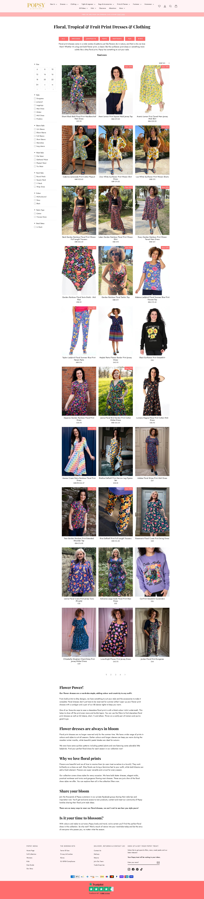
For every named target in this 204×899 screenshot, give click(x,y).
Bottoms (117, 39)
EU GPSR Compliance (67, 861)
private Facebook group (105, 797)
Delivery (96, 854)
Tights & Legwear (88, 4)
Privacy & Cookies (66, 854)
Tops (104, 39)
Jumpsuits (91, 39)
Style (37, 95)
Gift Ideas (82, 8)
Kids (92, 8)
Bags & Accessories (105, 4)
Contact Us (97, 850)
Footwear (136, 4)
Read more (102, 55)
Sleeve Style (40, 126)
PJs (129, 39)
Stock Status (40, 223)
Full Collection (31, 854)
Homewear (148, 4)
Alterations (112, 8)
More (121, 8)
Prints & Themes (122, 4)
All (63, 39)
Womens (29, 858)
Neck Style (40, 173)
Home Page (30, 850)
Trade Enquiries (99, 865)
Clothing (74, 4)
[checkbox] (37, 69)
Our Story (30, 869)
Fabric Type (40, 210)
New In (52, 4)
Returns (96, 858)
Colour (38, 193)
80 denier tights (99, 704)
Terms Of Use (64, 850)
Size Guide (30, 865)
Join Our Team (98, 861)
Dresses (63, 4)
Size (37, 64)
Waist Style (40, 153)
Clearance (102, 8)
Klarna (62, 858)
